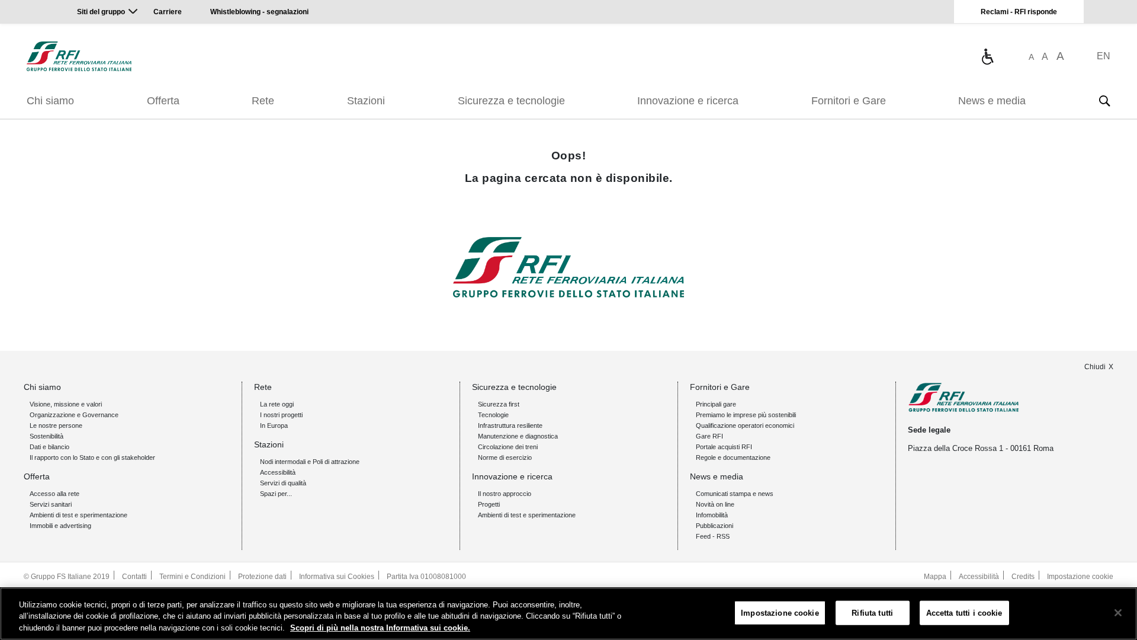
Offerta (163, 101)
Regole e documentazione (733, 457)
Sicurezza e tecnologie (511, 101)
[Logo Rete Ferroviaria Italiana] (79, 56)
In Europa (274, 425)
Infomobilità (712, 515)
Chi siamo (50, 101)
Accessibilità (278, 472)
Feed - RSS (713, 536)
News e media (992, 101)
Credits (1023, 576)
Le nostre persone (56, 425)
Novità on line (715, 504)
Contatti (134, 576)
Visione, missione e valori (66, 404)
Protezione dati (262, 576)
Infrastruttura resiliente (510, 425)
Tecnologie (493, 414)
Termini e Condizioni (192, 576)
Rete (263, 101)
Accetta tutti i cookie (964, 612)
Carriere (167, 12)
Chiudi (1095, 367)
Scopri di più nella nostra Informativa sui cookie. (380, 627)
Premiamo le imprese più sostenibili (746, 414)
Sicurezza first (498, 404)
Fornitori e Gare (848, 101)
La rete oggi (277, 404)
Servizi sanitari (51, 504)
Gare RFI (709, 436)
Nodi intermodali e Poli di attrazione (309, 461)
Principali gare (716, 404)
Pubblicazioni (714, 525)
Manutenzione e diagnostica (518, 436)
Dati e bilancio (49, 446)
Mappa (935, 576)
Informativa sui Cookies (336, 576)
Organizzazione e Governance (74, 414)
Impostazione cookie (1080, 576)
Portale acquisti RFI (724, 446)
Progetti (489, 504)
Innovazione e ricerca (687, 101)
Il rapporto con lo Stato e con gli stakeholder (92, 457)
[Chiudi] (1118, 613)
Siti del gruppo (101, 12)
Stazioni (366, 101)
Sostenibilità (46, 436)
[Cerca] (1104, 101)
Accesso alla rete (54, 493)
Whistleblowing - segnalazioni (259, 12)
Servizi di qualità (283, 483)
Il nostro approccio (504, 493)
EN (1103, 56)
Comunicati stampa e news (734, 493)
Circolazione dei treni (508, 446)
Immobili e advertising (60, 525)
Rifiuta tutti (872, 612)
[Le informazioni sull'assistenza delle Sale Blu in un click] (987, 56)
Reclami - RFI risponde (1019, 12)
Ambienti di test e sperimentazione (78, 515)
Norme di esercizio (505, 457)
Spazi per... (276, 493)
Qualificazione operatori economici (745, 425)
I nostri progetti (281, 414)
